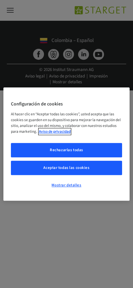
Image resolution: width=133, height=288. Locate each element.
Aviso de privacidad (55, 131)
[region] (66, 144)
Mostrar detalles (66, 185)
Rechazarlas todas (66, 150)
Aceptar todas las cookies (66, 168)
